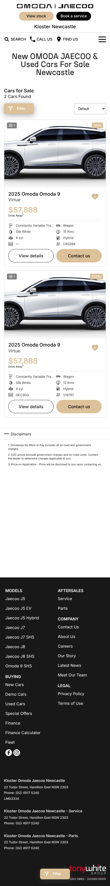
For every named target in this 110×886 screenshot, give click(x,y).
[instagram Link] (16, 752)
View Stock (36, 16)
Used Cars (15, 703)
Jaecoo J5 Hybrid (22, 617)
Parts (63, 608)
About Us (67, 636)
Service (65, 598)
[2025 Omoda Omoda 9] (55, 153)
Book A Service (74, 16)
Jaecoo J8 (15, 646)
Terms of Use (70, 703)
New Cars (14, 684)
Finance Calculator (23, 732)
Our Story (67, 655)
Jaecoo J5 (15, 598)
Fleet (10, 742)
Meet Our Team (72, 675)
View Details (31, 255)
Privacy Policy (71, 693)
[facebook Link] (8, 752)
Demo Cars (15, 694)
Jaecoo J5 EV (18, 608)
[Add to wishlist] (95, 197)
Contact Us (79, 255)
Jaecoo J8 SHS (19, 656)
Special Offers (18, 713)
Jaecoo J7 (15, 627)
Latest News (69, 665)
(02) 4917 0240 (27, 793)
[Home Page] (55, 5)
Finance (12, 723)
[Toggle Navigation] (102, 39)
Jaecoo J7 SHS (19, 637)
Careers (65, 646)
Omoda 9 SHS (18, 665)
